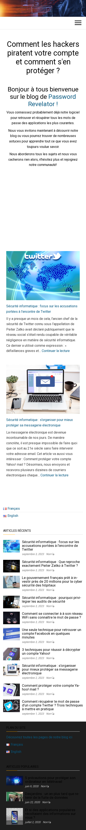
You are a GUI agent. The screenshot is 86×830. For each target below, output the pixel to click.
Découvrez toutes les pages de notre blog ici (39, 737)
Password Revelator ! (52, 100)
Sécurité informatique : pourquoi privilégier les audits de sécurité (51, 599)
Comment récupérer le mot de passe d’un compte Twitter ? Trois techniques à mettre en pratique (52, 705)
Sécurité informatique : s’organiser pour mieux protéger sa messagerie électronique (50, 669)
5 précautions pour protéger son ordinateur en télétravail (50, 780)
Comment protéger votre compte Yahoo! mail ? (51, 687)
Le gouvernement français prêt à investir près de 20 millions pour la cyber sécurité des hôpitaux (52, 581)
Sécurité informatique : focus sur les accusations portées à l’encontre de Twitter (50, 545)
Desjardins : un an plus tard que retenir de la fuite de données (52, 796)
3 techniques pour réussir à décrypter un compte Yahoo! (51, 651)
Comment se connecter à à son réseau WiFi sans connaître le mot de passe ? (52, 615)
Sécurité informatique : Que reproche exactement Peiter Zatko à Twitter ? (51, 564)
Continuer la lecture (56, 351)
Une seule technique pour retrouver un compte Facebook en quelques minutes (51, 633)
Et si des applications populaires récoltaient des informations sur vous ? (50, 814)
